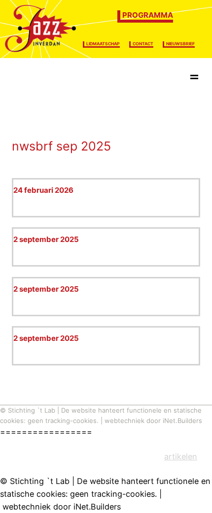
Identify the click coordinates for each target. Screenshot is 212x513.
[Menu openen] (194, 79)
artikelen (180, 456)
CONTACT (143, 43)
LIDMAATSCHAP (103, 43)
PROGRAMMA (147, 15)
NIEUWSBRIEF (180, 43)
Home (28, 79)
